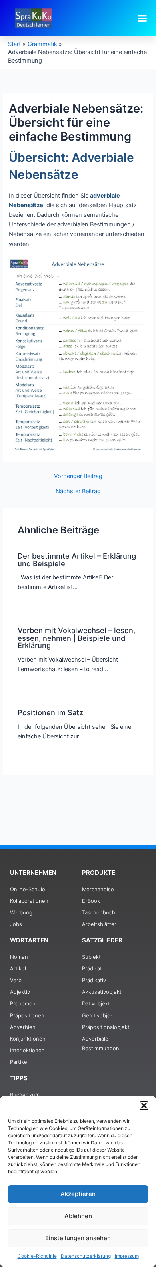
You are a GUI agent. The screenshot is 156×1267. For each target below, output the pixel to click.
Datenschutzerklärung (86, 1256)
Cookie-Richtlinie (37, 1256)
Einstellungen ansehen (78, 1238)
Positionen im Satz (50, 712)
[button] (144, 1106)
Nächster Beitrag (78, 491)
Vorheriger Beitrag (78, 476)
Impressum (127, 1256)
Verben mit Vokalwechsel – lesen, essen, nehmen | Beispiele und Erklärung (76, 637)
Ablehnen (78, 1216)
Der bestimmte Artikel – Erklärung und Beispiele (77, 559)
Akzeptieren (78, 1194)
